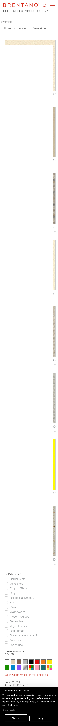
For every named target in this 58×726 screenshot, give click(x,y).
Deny (40, 718)
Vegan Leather (18, 626)
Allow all (16, 718)
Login (6, 11)
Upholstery (16, 583)
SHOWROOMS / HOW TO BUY (34, 11)
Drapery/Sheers (19, 588)
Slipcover (15, 640)
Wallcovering (17, 612)
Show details (8, 710)
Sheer (13, 602)
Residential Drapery (22, 597)
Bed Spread (17, 630)
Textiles (21, 28)
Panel (13, 607)
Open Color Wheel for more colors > (27, 674)
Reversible (16, 621)
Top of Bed (16, 644)
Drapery (15, 593)
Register (15, 11)
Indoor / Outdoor (20, 616)
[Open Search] (45, 5)
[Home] (21, 5)
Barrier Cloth (17, 579)
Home (7, 28)
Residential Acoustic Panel (26, 635)
